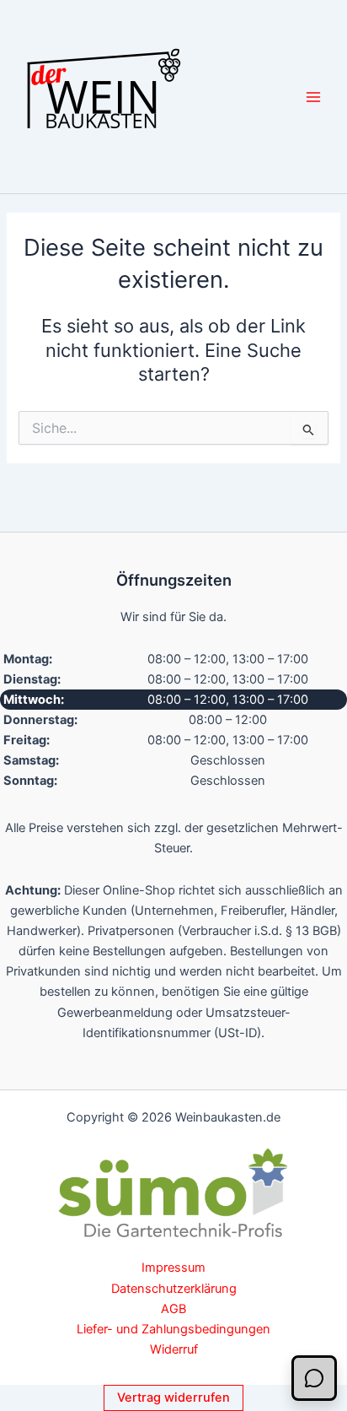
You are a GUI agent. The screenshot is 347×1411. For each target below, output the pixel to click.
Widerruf (174, 1349)
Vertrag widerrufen (173, 1397)
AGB (173, 1308)
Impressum (173, 1267)
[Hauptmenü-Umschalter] (313, 96)
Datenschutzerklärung (174, 1288)
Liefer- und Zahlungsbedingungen (173, 1329)
